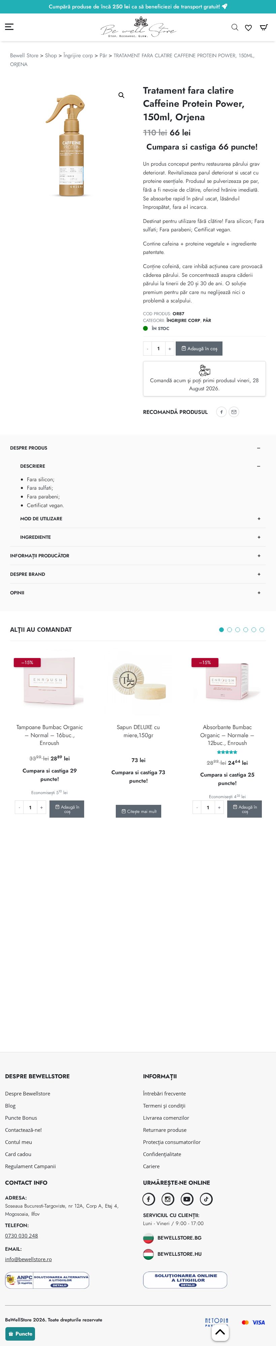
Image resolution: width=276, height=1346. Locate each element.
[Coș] (264, 28)
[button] (121, 95)
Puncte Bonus (21, 1117)
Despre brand (27, 574)
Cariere (151, 1166)
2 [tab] (229, 629)
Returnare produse (164, 1129)
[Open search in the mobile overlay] (235, 27)
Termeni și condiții (164, 1105)
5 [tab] (253, 629)
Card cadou (18, 1154)
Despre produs (28, 448)
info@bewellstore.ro (28, 1259)
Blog (10, 1105)
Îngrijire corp (78, 55)
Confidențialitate (162, 1154)
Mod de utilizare (41, 518)
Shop (51, 55)
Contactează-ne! (23, 1129)
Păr (103, 55)
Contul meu (18, 1142)
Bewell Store (24, 55)
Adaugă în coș (201, 348)
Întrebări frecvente (164, 1093)
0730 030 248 (21, 1235)
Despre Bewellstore (27, 1093)
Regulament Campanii (30, 1166)
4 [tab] (245, 629)
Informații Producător (39, 555)
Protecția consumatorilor (172, 1142)
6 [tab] (262, 629)
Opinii (17, 592)
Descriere (32, 466)
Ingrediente (35, 537)
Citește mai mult (141, 811)
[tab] (138, 493)
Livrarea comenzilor (166, 1117)
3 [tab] (237, 629)
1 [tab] (221, 629)
